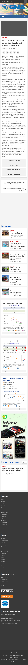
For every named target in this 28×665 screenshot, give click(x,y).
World (2, 568)
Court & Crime (4, 540)
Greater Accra (4, 512)
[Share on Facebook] (3, 52)
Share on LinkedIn (15, 174)
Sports (4, 38)
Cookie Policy (4, 579)
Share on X (15, 165)
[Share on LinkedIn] (14, 52)
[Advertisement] (14, 209)
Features (12, 253)
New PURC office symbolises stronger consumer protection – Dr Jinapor (17, 280)
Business (3, 538)
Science (12, 230)
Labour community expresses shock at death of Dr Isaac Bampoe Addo (18, 245)
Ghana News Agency (18, 655)
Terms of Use (4, 577)
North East (4, 514)
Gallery (3, 555)
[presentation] (23, 462)
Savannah (3, 520)
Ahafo (2, 499)
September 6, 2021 (7, 48)
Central (3, 508)
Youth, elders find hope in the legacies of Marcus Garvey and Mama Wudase (17, 257)
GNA (14, 48)
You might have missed (10, 462)
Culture (3, 542)
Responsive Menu (25, 1)
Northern (3, 516)
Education (3, 547)
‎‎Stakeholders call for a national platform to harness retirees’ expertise (12, 470)
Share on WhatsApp (15, 169)
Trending (16, 241)
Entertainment (4, 549)
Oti (2, 518)
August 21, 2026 (14, 248)
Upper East (4, 522)
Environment (4, 551)
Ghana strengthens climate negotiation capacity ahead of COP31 (17, 233)
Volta (2, 527)
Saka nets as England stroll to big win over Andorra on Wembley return (14, 182)
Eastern (3, 510)
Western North (5, 531)
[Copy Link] (18, 52)
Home (2, 570)
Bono (2, 503)
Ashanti (3, 501)
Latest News (6, 226)
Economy (12, 266)
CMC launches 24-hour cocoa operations (17, 268)
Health (2, 557)
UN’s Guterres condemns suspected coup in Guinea (13, 189)
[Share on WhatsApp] (10, 52)
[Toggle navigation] (3, 16)
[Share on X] (7, 52)
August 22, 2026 (14, 237)
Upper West (4, 524)
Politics (3, 559)
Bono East (3, 506)
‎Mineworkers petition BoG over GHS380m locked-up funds (16, 292)
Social (11, 241)
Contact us (4, 659)
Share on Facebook (14, 160)
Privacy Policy (4, 581)
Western (3, 529)
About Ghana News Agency (8, 614)
